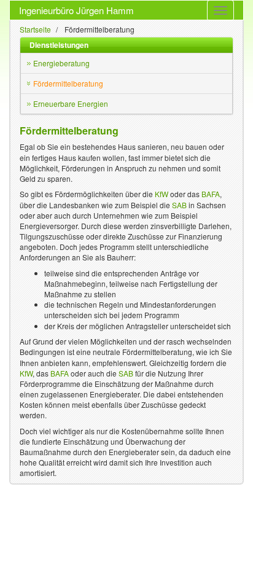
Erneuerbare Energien (70, 103)
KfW (161, 194)
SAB (179, 205)
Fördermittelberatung (68, 83)
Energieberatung (61, 63)
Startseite (35, 29)
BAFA (210, 194)
